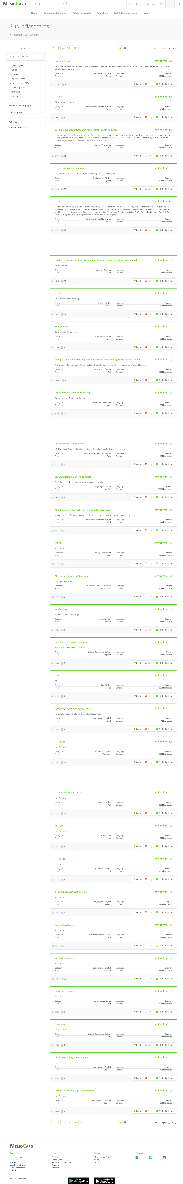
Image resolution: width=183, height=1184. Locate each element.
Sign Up (150, 4)
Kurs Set (59, 825)
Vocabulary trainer (18, 1165)
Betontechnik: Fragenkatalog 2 (70, 443)
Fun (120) (13, 70)
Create (37, 4)
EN (170, 4)
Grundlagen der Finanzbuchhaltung (72, 392)
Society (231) (15, 91)
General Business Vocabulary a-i (71, 892)
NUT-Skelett (61, 1024)
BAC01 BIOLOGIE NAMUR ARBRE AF (71, 642)
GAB (57, 675)
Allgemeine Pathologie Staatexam (72, 576)
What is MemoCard (102, 1157)
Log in (134, 4)
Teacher (55, 1167)
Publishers (102, 12)
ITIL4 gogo (60, 741)
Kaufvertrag (61, 609)
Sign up (55, 1157)
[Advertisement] (27, 178)
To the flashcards (166, 84)
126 (68, 48)
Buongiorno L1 (62, 326)
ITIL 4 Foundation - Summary (69, 168)
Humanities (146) (17, 74)
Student (55, 1165)
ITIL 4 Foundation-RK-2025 (68, 792)
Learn (138, 84)
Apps (147, 12)
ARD (22, 4)
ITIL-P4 (58, 96)
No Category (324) (17, 87)
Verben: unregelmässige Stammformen (75, 1090)
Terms (96, 1162)
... (63, 48)
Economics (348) (16, 65)
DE (161, 4)
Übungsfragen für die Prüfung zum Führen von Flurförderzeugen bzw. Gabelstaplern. (97, 359)
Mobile (13, 1162)
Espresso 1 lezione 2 (65, 991)
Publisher (13, 122)
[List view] (120, 48)
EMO (12, 4)
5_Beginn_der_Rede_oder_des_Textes (73, 708)
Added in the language (20, 105)
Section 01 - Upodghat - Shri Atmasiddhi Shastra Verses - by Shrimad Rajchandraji (96, 260)
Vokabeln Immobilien (65, 958)
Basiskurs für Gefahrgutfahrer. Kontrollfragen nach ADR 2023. (86, 129)
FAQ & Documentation (126, 12)
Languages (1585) (17, 78)
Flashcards (14, 1159)
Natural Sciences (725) (19, 83)
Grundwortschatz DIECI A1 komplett (73, 476)
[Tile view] (125, 48)
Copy (149, 84)
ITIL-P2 (58, 293)
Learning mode (16, 1157)
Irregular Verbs (62, 61)
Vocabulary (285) (17, 96)
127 (75, 48)
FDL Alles (59, 543)
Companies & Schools (55, 12)
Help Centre (57, 1159)
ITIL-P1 (58, 201)
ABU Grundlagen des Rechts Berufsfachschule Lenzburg (82, 510)
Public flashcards (82, 12)
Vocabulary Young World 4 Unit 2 (71, 1057)
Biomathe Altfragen (65, 925)
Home (34, 12)
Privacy (97, 1159)
